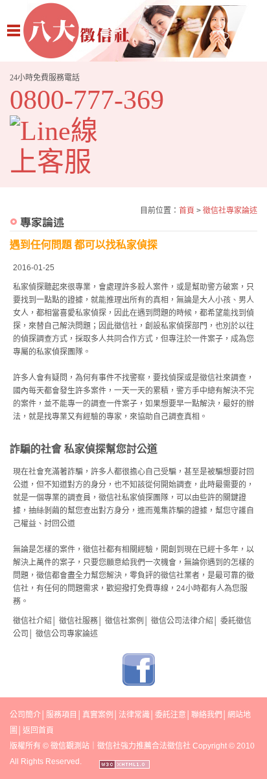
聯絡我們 (206, 714)
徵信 (58, 745)
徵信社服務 (78, 620)
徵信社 (211, 377)
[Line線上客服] (63, 146)
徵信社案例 (124, 620)
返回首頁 (38, 730)
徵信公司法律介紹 (182, 620)
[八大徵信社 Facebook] (138, 683)
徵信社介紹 (32, 620)
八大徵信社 (133, 31)
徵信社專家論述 (230, 210)
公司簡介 (25, 714)
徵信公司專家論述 (67, 633)
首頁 (186, 210)
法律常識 (134, 714)
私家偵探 (28, 287)
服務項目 (61, 714)
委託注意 (170, 714)
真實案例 (97, 714)
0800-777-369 (87, 100)
